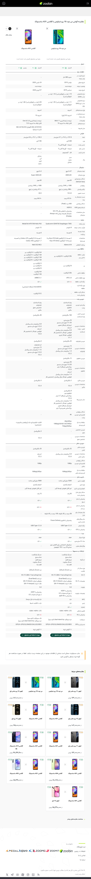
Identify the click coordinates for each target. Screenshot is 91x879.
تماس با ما (81, 856)
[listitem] (65, 688)
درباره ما (82, 860)
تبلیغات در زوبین (79, 851)
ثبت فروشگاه (81, 847)
